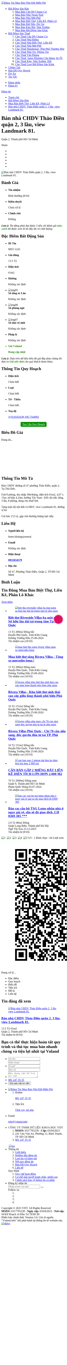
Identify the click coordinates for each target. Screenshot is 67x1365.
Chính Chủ (14, 67)
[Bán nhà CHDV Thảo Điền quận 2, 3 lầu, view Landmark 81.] (33, 1011)
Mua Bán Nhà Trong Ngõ (29, 14)
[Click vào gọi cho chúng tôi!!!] (58, 619)
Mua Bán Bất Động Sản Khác (31, 30)
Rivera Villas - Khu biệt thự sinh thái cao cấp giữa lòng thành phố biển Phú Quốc (35, 695)
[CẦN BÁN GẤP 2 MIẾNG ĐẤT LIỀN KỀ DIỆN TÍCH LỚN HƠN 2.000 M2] (37, 763)
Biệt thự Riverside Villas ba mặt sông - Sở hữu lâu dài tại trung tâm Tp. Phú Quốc (35, 621)
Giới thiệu (20, 1152)
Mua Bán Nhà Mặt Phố (28, 17)
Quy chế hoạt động (25, 1173)
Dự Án (12, 73)
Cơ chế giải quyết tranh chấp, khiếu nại (36, 1176)
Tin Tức (12, 76)
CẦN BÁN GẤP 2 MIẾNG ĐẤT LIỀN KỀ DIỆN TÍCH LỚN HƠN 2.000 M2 (35, 772)
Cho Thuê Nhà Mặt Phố (28, 45)
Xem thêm (7, 601)
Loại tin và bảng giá (26, 1158)
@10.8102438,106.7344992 (23, 416)
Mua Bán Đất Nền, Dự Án (29, 24)
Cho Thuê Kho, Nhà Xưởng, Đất (33, 61)
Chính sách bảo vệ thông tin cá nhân (35, 1180)
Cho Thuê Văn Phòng (27, 55)
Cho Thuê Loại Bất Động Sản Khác (34, 64)
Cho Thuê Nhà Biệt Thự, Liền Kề (33, 42)
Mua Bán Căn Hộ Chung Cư (31, 11)
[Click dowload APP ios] (12, 1146)
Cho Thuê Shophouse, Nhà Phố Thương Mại (39, 48)
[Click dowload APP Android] (8, 1146)
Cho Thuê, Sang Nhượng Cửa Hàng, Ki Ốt (38, 58)
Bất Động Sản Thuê (19, 33)
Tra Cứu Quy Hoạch (33, 424)
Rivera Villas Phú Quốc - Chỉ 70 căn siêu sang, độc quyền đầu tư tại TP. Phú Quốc (37, 734)
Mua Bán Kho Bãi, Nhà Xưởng (32, 27)
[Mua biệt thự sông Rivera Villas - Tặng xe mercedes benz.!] (37, 650)
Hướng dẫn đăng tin (26, 1155)
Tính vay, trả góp (24, 1109)
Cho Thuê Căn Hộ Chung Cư (31, 36)
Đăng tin (6, 91)
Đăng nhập (14, 82)
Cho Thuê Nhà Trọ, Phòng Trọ (32, 52)
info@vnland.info (17, 1121)
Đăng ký (13, 85)
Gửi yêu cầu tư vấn (19, 1083)
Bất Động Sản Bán (18, 8)
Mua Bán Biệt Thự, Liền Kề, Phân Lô (36, 21)
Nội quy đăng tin (24, 1161)
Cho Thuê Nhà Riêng (27, 39)
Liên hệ (19, 1167)
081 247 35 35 (16, 1079)
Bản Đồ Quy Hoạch (19, 70)
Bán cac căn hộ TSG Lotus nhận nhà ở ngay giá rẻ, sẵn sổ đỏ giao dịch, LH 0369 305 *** (36, 812)
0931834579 (15, 560)
